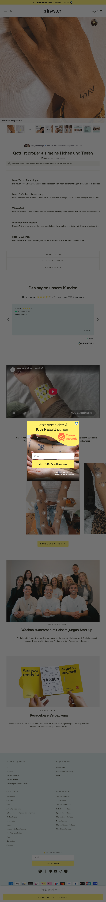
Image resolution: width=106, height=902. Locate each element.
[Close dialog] (76, 423)
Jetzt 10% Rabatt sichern (53, 464)
